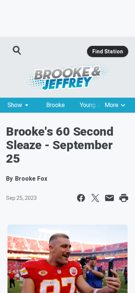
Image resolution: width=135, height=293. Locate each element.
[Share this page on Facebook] (81, 198)
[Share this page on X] (95, 198)
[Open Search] (17, 50)
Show (15, 105)
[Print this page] (123, 198)
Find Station (107, 51)
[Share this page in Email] (109, 198)
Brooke (55, 105)
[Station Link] (67, 76)
